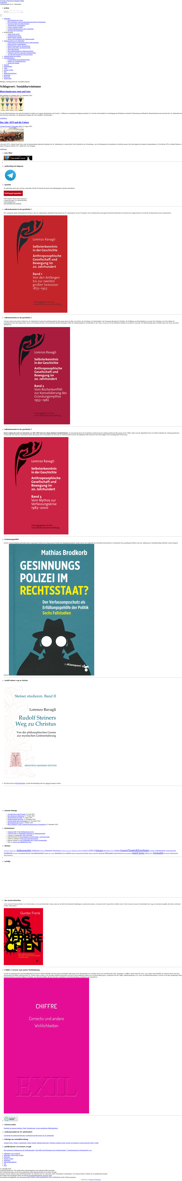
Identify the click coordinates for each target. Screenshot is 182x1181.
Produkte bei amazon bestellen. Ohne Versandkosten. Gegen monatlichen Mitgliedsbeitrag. (31, 1128)
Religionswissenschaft (127, 853)
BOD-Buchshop (20, 783)
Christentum (56, 850)
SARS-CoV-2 (149, 853)
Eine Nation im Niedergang (16, 816)
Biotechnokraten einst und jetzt (15, 91)
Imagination (58, 853)
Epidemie (117, 850)
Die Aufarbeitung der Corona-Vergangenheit (33, 840)
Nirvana (91, 1179)
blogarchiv (7, 1157)
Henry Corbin (51, 853)
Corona (84, 850)
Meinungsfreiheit (80, 853)
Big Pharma (42, 850)
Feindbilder (151, 850)
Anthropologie (13, 850)
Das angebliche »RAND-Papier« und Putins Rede (34, 837)
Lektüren (68, 853)
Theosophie (167, 853)
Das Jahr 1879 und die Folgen (14, 122)
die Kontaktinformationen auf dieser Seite (39, 1175)
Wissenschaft (174, 853)
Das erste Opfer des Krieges (29, 838)
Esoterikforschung (138, 850)
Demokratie (107, 850)
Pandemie (102, 853)
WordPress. (98, 1179)
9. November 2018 (16, 126)
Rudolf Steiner (138, 853)
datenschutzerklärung (10, 1162)
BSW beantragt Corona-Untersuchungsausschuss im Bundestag (27, 824)
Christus (79, 850)
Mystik (86, 853)
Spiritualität (158, 853)
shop (5, 1165)
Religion (119, 853)
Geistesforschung (160, 850)
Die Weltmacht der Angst (15, 823)
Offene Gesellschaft (93, 853)
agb (5, 1164)
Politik (115, 853)
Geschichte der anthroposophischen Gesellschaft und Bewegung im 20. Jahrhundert (29, 1135)
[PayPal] (9, 1)
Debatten (99, 850)
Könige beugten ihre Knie (15, 819)
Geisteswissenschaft (171, 850)
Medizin (73, 853)
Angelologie (6, 850)
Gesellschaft (8, 853)
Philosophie (109, 853)
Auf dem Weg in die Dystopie (16, 814)
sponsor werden (8, 1158)
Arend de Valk (12, 832)
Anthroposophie (23, 850)
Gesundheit (15, 853)
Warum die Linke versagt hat (23, 835)
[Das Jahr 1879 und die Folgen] (12, 141)
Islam (63, 853)
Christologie (74, 850)
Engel (112, 850)
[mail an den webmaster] (22, 1)
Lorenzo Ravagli (5, 126)
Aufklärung (35, 850)
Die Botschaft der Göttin (15, 817)
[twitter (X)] (3, 1)
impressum (7, 1160)
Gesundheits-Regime (24, 853)
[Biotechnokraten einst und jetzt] (12, 110)
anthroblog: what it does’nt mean (13, 1155)
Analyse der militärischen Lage (22, 842)
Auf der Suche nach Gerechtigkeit (18, 821)
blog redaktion (4, 95)
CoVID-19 (91, 850)
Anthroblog (3, 2)
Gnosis (46, 853)
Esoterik (124, 850)
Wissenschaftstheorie (8, 855)
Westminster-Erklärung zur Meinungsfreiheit (32, 833)
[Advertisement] (61, 880)
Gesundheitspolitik (37, 853)
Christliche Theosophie (66, 850)
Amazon (47, 783)
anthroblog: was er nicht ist (12, 1153)
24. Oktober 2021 (14, 95)
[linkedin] (16, 1)
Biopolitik (48, 850)
